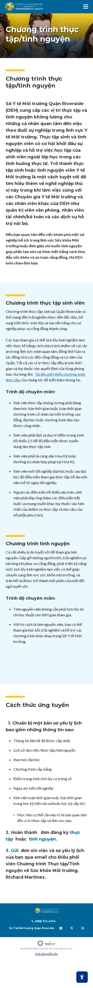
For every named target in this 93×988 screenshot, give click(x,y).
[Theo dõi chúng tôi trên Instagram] (82, 928)
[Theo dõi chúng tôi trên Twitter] (71, 928)
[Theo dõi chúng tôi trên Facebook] (61, 928)
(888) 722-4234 (45, 921)
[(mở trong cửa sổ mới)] (47, 943)
